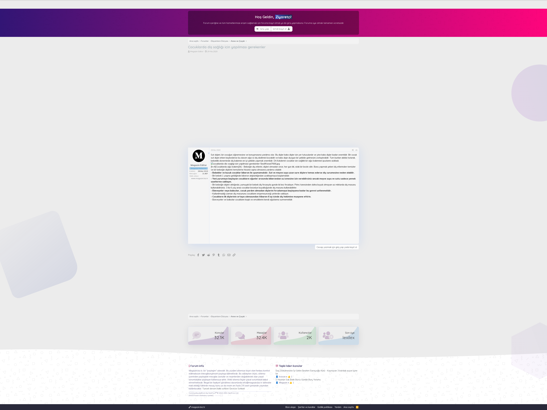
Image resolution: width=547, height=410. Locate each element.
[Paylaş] (353, 150)
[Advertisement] (273, 74)
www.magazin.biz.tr (199, 178)
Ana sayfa (348, 407)
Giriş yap (264, 28)
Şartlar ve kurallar (306, 407)
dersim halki (215, 388)
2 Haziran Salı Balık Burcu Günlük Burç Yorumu (298, 379)
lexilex (349, 337)
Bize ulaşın (290, 407)
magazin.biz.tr (198, 407)
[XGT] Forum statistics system (206, 395)
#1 (357, 150)
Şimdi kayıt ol (280, 28)
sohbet (225, 388)
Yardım (338, 407)
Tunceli (205, 388)
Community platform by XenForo (214, 393)
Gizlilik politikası (324, 407)
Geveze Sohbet (237, 388)
